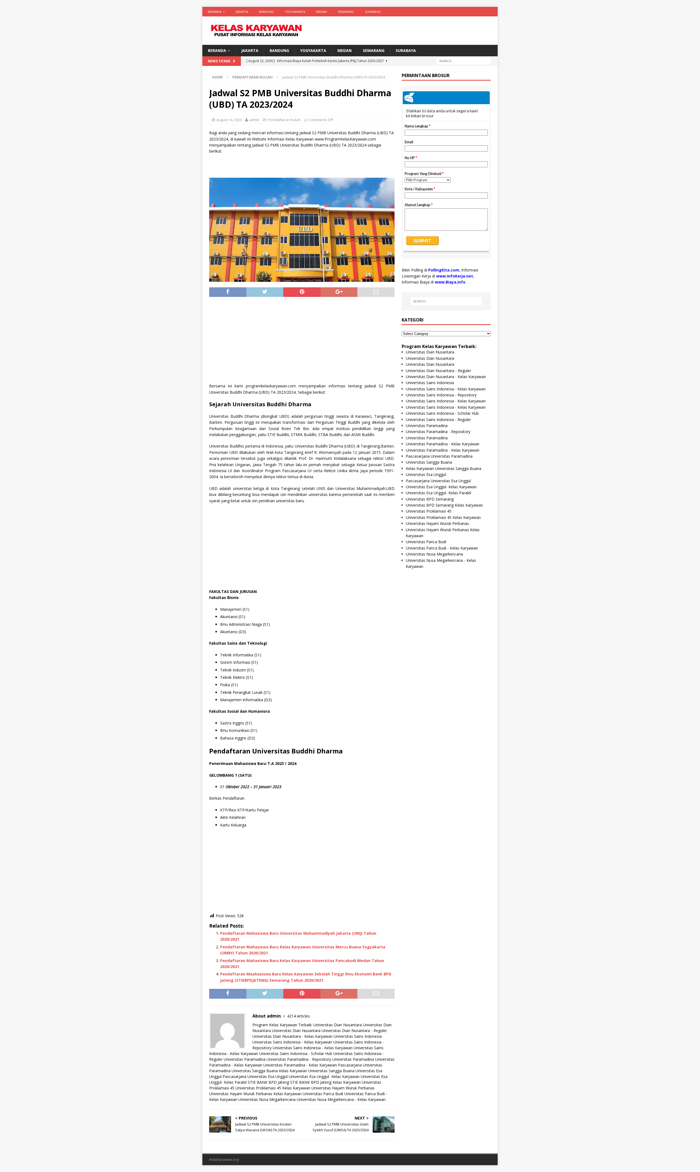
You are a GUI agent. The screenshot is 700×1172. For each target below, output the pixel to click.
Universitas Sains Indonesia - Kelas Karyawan (292, 1042)
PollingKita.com (443, 270)
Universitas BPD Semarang (430, 499)
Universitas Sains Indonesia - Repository (441, 395)
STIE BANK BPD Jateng (268, 1082)
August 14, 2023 (229, 119)
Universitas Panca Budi (323, 1093)
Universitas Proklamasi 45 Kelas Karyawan (272, 1088)
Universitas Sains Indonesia (358, 1036)
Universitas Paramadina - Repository (299, 1059)
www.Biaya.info (450, 282)
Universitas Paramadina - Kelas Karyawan (300, 1065)
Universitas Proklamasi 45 (428, 511)
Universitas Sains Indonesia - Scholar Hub (295, 1053)
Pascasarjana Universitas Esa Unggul (255, 1076)
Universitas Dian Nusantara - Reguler (354, 1030)
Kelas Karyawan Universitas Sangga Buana (316, 1070)
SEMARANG (346, 12)
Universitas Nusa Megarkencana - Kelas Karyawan (341, 1099)
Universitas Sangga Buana (255, 1070)
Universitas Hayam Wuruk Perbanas (343, 1088)
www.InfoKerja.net (454, 276)
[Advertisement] (302, 342)
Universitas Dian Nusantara (337, 1024)
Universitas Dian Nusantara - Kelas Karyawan (292, 1036)
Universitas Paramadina (245, 1059)
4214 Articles (298, 1016)
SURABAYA (372, 12)
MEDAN (321, 12)
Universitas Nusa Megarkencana (267, 1099)
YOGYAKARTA (295, 12)
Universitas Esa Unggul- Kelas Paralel (438, 492)
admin (254, 119)
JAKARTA (242, 12)
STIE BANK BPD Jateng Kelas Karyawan (325, 1082)
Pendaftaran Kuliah (284, 119)
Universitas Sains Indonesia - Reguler (438, 419)
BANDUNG (266, 12)
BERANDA (214, 12)
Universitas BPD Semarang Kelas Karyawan (444, 505)
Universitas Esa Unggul (426, 474)
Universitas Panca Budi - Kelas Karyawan (442, 548)
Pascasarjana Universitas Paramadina (439, 456)
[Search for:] (463, 60)
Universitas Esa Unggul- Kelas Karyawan (324, 1076)
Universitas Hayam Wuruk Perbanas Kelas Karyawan (255, 1093)
